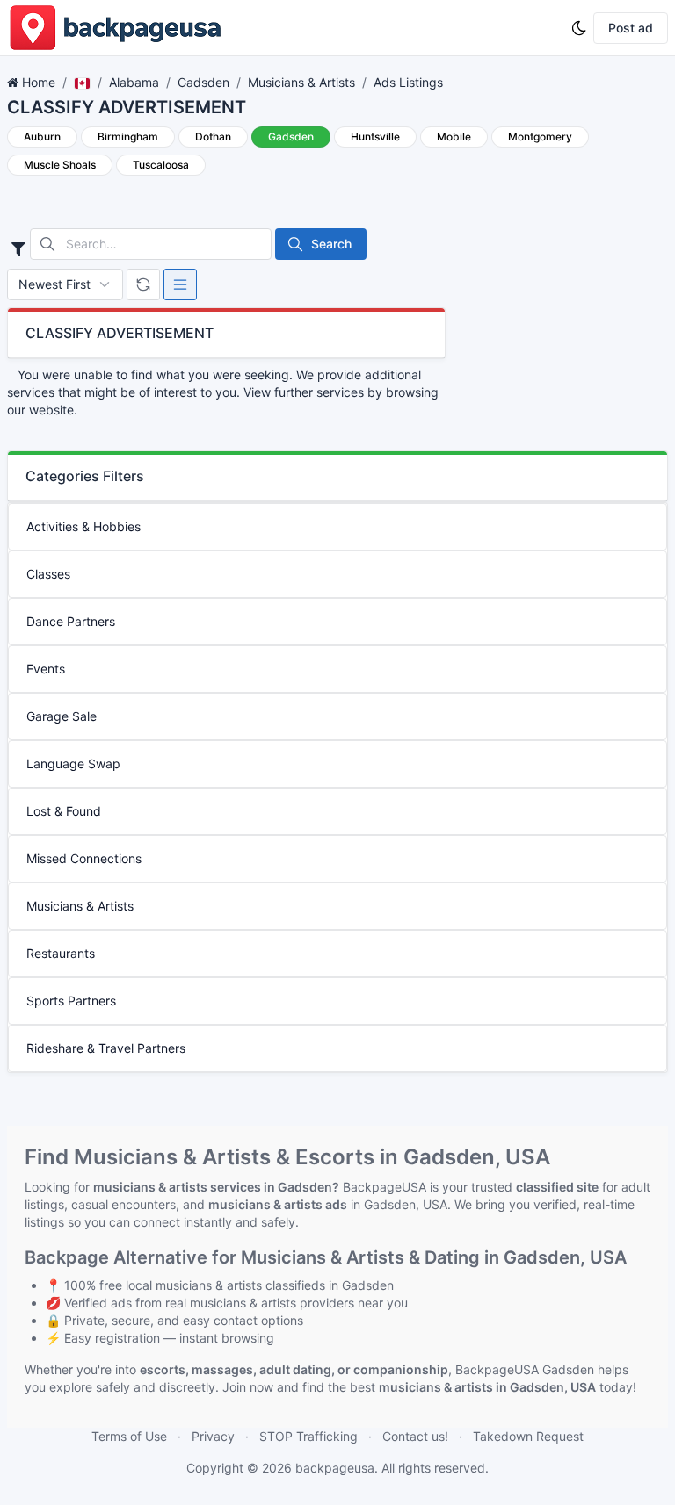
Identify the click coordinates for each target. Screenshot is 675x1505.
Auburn (42, 136)
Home (38, 82)
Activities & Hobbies (83, 526)
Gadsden (203, 82)
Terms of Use (129, 1436)
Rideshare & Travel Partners (105, 1048)
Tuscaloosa (161, 164)
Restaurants (60, 953)
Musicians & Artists (301, 82)
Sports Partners (71, 1000)
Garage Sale (61, 716)
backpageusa (334, 1467)
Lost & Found (63, 810)
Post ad (630, 27)
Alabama (134, 82)
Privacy (213, 1436)
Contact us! (415, 1436)
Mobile (454, 136)
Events (45, 668)
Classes (48, 573)
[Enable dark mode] (579, 28)
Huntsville (375, 136)
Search (331, 243)
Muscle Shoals (60, 164)
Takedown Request (528, 1436)
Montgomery (540, 136)
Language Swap (73, 763)
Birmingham (128, 136)
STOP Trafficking (308, 1436)
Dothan (213, 136)
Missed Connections (84, 858)
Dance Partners (70, 621)
